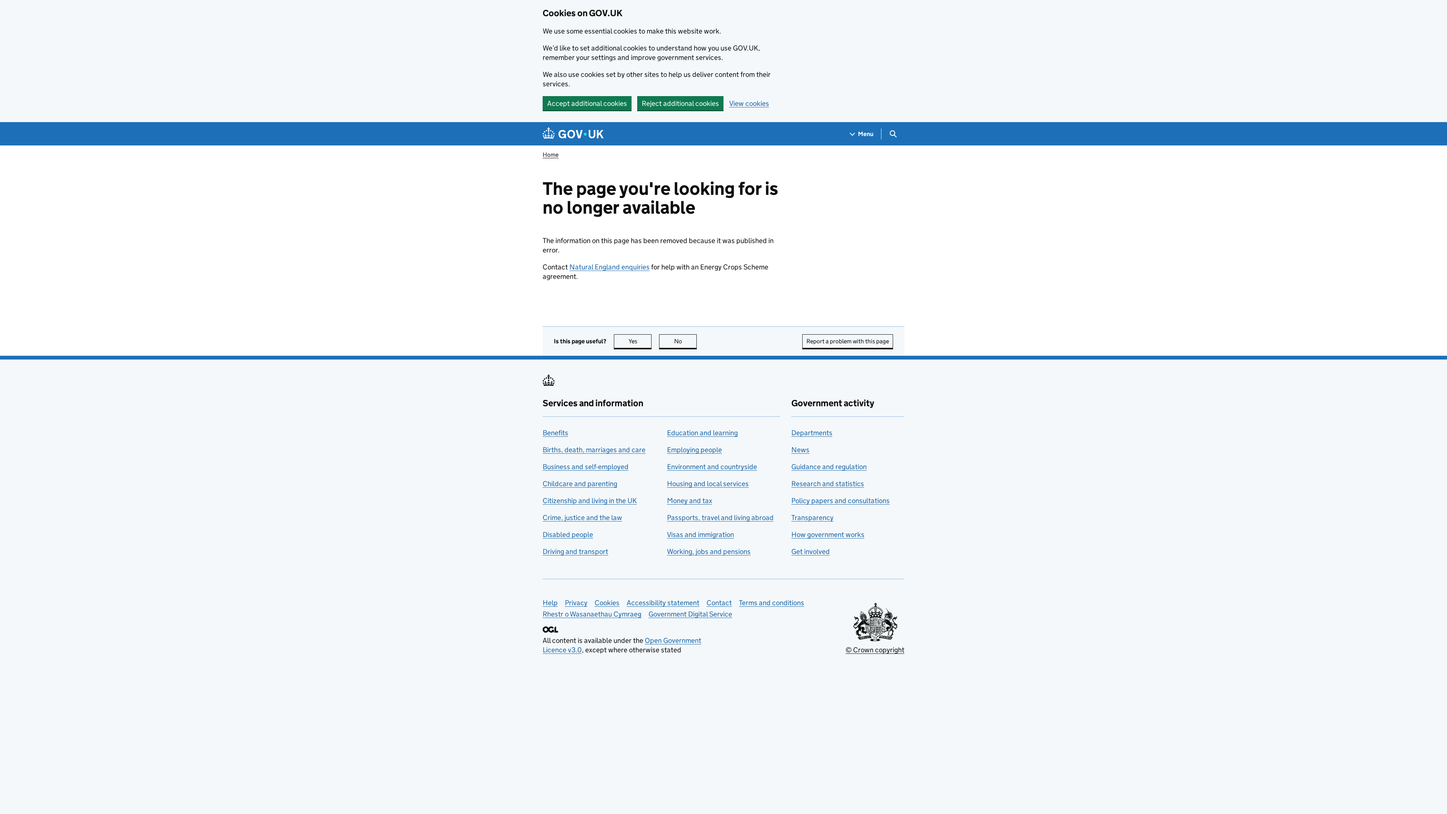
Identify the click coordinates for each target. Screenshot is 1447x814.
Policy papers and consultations (840, 500)
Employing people (694, 449)
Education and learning (702, 432)
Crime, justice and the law (582, 517)
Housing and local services (708, 483)
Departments (811, 432)
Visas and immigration (700, 534)
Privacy (576, 602)
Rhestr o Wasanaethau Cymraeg (592, 614)
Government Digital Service (690, 614)
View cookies (749, 103)
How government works (827, 534)
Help (550, 602)
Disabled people (568, 534)
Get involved (810, 551)
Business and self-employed (586, 466)
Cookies (607, 602)
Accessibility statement (663, 602)
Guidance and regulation (829, 466)
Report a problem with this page (847, 341)
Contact (719, 602)
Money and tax (689, 500)
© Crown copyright (875, 650)
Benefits (555, 432)
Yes (640, 341)
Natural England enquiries (609, 267)
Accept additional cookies (587, 103)
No (685, 341)
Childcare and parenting (580, 483)
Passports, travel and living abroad (720, 517)
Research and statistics (827, 483)
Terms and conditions (771, 602)
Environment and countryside (712, 466)
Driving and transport (575, 551)
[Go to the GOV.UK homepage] (573, 134)
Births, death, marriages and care (594, 449)
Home (550, 154)
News (800, 449)
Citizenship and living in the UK (590, 500)
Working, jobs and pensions (709, 551)
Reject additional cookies (680, 103)
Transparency (812, 517)
